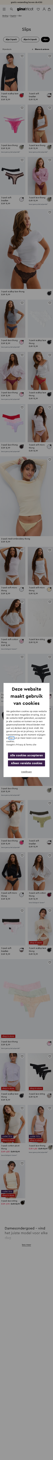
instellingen (26, 772)
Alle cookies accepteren (26, 755)
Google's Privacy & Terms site (21, 745)
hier (11, 738)
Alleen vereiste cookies (26, 763)
